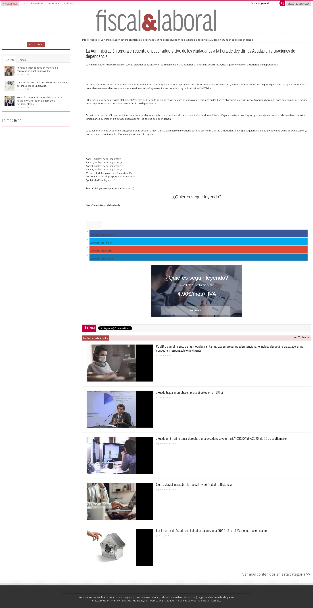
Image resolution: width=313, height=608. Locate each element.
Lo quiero (94, 225)
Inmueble (176, 597)
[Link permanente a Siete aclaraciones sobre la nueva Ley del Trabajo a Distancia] (120, 501)
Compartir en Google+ (101, 250)
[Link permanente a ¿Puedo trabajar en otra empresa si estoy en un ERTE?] (120, 409)
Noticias (94, 39)
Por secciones (37, 3)
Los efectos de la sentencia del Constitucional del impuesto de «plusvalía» (42, 84)
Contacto (216, 600)
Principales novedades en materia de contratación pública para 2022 (37, 69)
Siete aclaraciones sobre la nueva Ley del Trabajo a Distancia (194, 484)
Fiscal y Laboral (160, 597)
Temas (22, 59)
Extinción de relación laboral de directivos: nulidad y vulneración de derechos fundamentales (40, 101)
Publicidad (203, 600)
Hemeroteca (53, 3)
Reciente (9, 59)
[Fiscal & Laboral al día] (156, 20)
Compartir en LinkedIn (101, 258)
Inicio (24, 3)
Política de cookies (186, 600)
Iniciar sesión (36, 44)
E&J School (189, 597)
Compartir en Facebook (102, 234)
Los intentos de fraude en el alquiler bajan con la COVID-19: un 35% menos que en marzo (211, 530)
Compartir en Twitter (100, 242)
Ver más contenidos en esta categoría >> (276, 574)
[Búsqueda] (282, 3)
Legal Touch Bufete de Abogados (216, 597)
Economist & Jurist (123, 597)
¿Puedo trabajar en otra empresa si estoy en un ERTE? (189, 392)
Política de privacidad (162, 600)
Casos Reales (142, 597)
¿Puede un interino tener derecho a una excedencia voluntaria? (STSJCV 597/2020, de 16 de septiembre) (221, 438)
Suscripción (67, 3)
